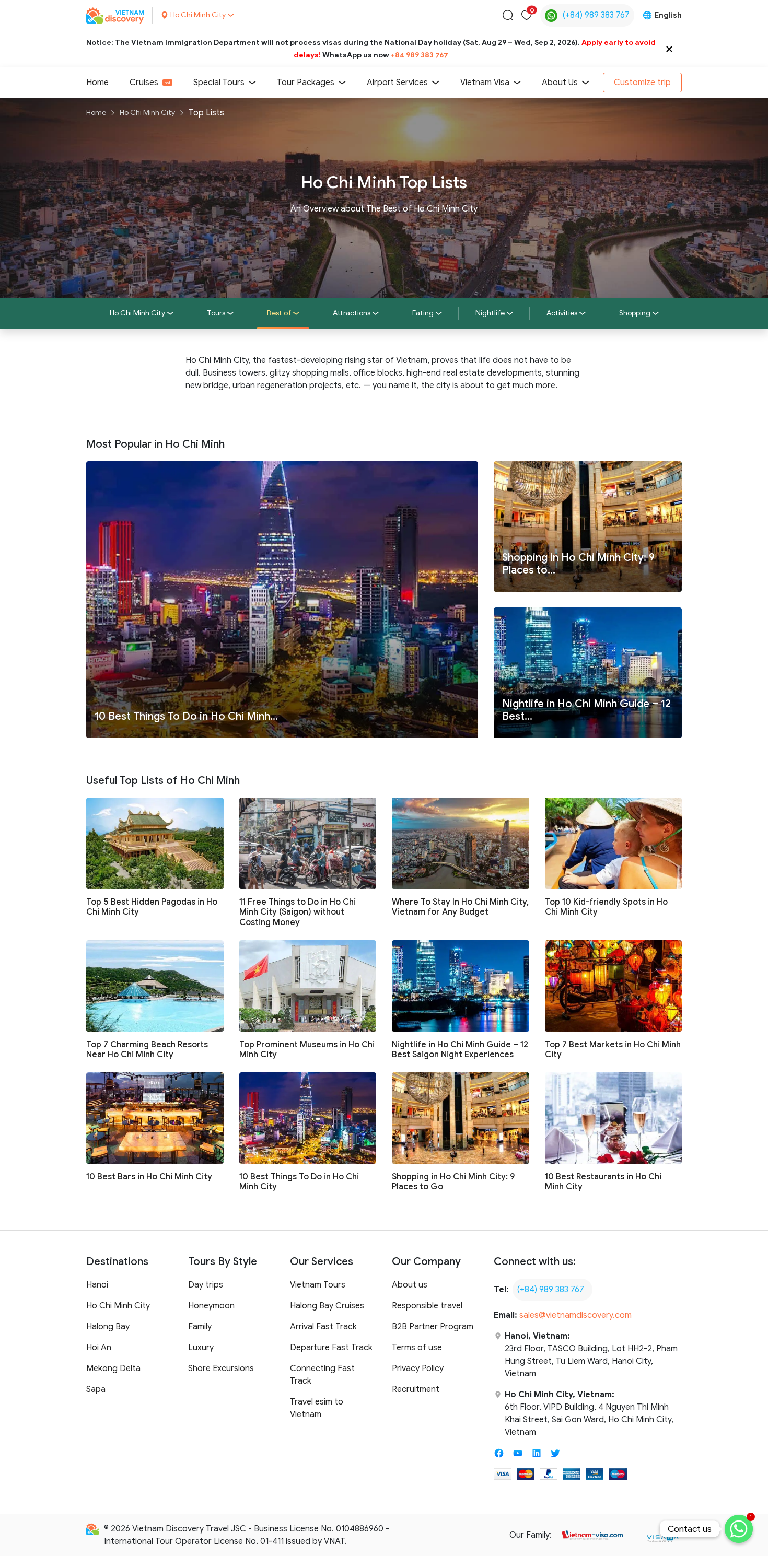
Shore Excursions (221, 1368)
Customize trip (642, 82)
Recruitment (415, 1389)
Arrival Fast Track (323, 1326)
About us (409, 1285)
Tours (216, 313)
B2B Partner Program (432, 1326)
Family (200, 1326)
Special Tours (219, 82)
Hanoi (97, 1285)
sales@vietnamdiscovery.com (575, 1315)
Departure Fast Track (331, 1347)
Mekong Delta (113, 1368)
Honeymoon (211, 1306)
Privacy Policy (418, 1368)
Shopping (634, 313)
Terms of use (417, 1347)
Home (97, 82)
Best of (279, 313)
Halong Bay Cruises (327, 1306)
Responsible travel (427, 1306)
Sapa (96, 1389)
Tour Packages (305, 82)
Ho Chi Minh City (147, 112)
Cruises (144, 82)
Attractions (351, 313)
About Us (560, 82)
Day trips (205, 1285)
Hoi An (98, 1347)
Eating (423, 313)
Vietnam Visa (484, 82)
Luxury (201, 1347)
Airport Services (397, 82)
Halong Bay (108, 1326)
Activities (561, 313)
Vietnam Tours (317, 1285)
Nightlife (490, 313)
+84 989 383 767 (419, 55)
